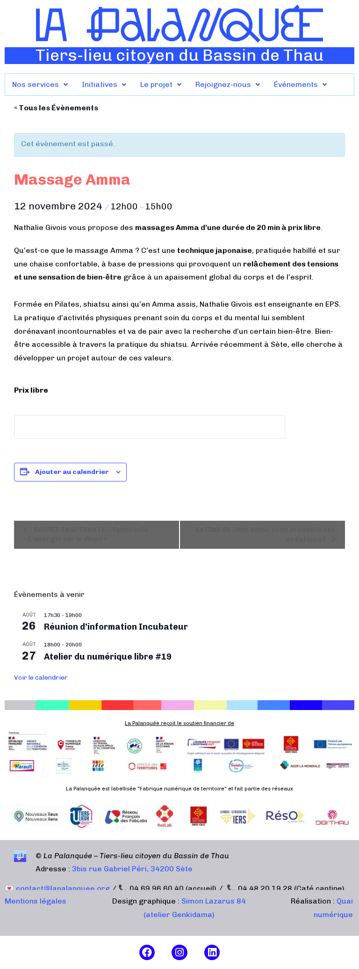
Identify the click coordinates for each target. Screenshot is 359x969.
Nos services (35, 84)
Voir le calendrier (41, 678)
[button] (40, 84)
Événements (296, 84)
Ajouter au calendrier (72, 472)
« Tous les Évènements (56, 107)
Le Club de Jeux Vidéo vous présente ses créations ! (266, 534)
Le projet (156, 84)
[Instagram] (179, 953)
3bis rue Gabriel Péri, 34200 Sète (132, 868)
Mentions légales (35, 901)
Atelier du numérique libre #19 (108, 657)
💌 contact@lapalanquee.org (57, 888)
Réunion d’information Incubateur (116, 627)
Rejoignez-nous (223, 84)
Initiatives (99, 84)
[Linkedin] (212, 953)
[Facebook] (147, 953)
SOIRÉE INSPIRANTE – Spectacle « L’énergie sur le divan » (85, 534)
